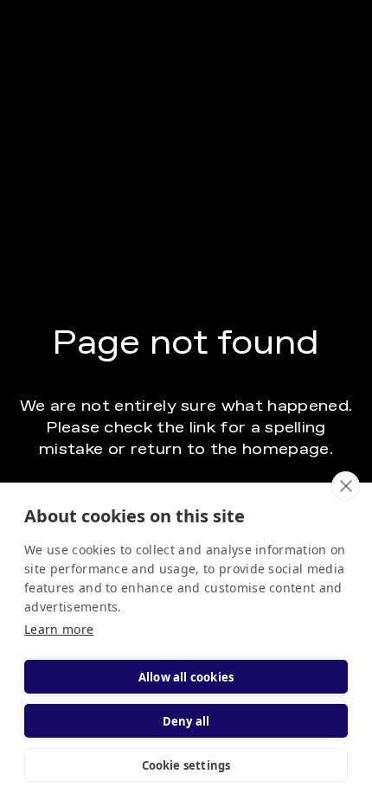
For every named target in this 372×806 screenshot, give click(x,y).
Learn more (58, 629)
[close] (345, 486)
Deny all (186, 721)
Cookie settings (186, 765)
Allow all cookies (186, 677)
